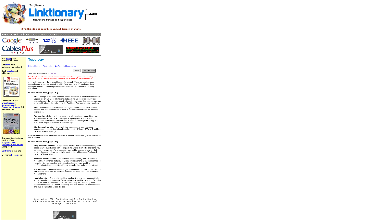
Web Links (47, 66)
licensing (15, 155)
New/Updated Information (65, 66)
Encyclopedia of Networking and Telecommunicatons (11, 105)
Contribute (6, 151)
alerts (7, 65)
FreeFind (53, 73)
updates (10, 71)
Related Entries (34, 66)
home (8, 58)
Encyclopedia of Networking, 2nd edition (12, 143)
